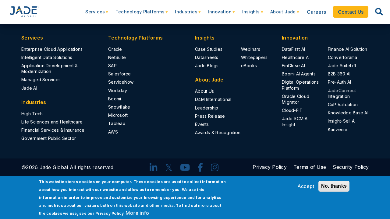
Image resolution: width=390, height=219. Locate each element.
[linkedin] (153, 167)
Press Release (210, 116)
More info (137, 213)
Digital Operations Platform (300, 84)
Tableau (116, 123)
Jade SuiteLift (342, 65)
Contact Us (351, 12)
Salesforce (119, 73)
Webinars (251, 49)
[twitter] (168, 167)
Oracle (115, 49)
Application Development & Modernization (49, 68)
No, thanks (334, 186)
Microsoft (118, 115)
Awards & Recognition (217, 132)
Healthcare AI (296, 57)
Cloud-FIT (292, 110)
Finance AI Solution (347, 49)
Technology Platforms (137, 14)
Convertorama (342, 57)
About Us (204, 91)
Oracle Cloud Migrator (295, 99)
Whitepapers (254, 57)
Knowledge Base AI (348, 112)
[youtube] (185, 167)
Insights (248, 14)
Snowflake (119, 106)
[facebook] (200, 167)
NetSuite (117, 57)
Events (202, 124)
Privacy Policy (270, 167)
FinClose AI (293, 65)
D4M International (213, 99)
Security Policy (351, 167)
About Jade (280, 14)
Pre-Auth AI (339, 82)
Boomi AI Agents (299, 73)
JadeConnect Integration (342, 93)
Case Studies (208, 49)
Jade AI (29, 88)
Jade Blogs (207, 65)
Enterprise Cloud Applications (52, 49)
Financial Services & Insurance (53, 130)
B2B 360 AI (339, 73)
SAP (112, 65)
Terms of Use (310, 167)
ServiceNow (121, 82)
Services (92, 14)
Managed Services (41, 79)
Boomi (114, 98)
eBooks (249, 65)
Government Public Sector (48, 138)
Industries (183, 14)
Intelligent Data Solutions (47, 57)
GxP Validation (343, 104)
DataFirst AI (293, 49)
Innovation (217, 14)
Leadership (206, 107)
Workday (117, 90)
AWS (113, 131)
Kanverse (338, 129)
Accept (305, 186)
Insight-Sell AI (342, 120)
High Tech (32, 113)
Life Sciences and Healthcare (52, 121)
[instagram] (214, 167)
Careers (316, 12)
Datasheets (206, 57)
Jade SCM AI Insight (295, 121)
